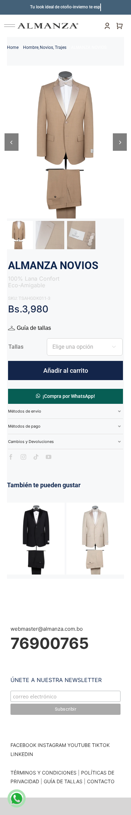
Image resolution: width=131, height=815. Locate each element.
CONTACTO (101, 781)
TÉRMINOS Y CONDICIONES (43, 773)
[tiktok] (36, 457)
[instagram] (23, 457)
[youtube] (48, 457)
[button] (65, 396)
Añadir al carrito (65, 370)
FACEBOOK (23, 745)
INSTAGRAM (52, 745)
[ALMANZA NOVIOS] (36, 506)
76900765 (49, 643)
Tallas (15, 346)
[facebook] (11, 457)
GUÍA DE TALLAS (64, 781)
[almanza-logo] (47, 25)
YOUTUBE (78, 745)
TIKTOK (101, 745)
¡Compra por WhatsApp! (69, 396)
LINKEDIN (21, 754)
